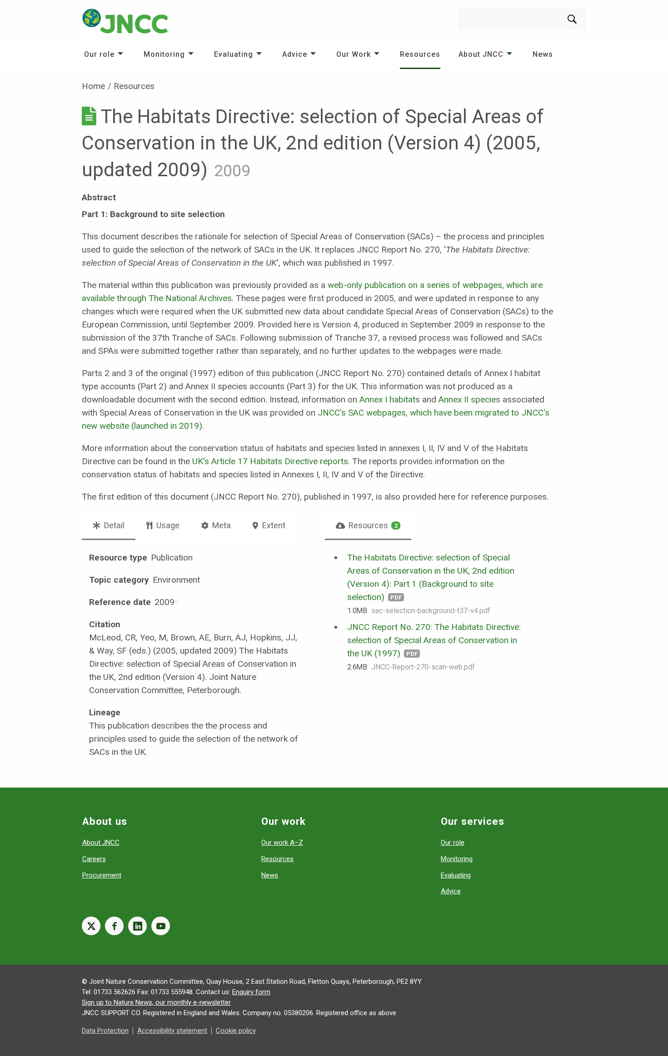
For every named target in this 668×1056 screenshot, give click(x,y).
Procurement (101, 875)
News (543, 54)
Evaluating (233, 54)
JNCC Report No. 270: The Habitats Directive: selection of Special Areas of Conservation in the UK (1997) (434, 640)
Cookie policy (236, 1030)
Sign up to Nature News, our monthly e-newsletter (156, 1002)
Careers (94, 859)
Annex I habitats (389, 399)
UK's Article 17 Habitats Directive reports (270, 461)
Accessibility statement (172, 1030)
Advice (294, 54)
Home (93, 86)
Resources (420, 54)
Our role (99, 54)
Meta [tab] (220, 525)
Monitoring (164, 54)
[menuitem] (105, 54)
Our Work (353, 54)
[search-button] (572, 19)
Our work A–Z (282, 842)
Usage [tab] (167, 525)
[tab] (368, 525)
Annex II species (469, 399)
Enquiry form (251, 992)
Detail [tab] (113, 525)
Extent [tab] (272, 525)
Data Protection (105, 1030)
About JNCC (481, 54)
